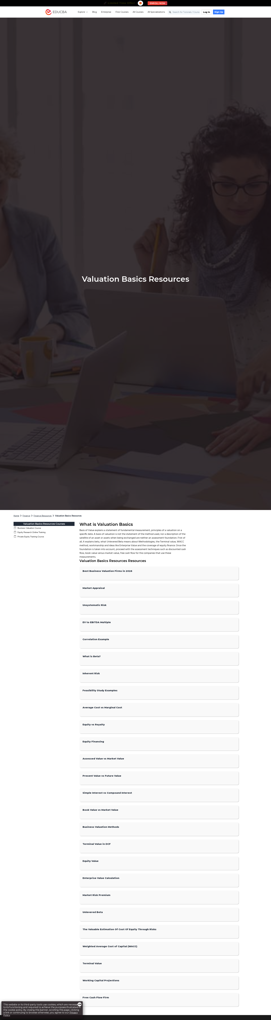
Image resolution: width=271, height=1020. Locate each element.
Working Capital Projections (101, 980)
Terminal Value (92, 963)
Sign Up (218, 12)
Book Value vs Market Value (100, 810)
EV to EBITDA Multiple (97, 622)
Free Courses (121, 12)
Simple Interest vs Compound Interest (107, 793)
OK (80, 1004)
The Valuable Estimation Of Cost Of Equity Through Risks (119, 929)
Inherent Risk (91, 673)
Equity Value (91, 861)
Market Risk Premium (96, 895)
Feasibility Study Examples (100, 690)
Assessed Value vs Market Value (103, 758)
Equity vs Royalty (94, 724)
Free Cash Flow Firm (96, 997)
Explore (81, 12)
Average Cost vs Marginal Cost (102, 707)
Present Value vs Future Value (102, 776)
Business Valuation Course (29, 528)
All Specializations (156, 12)
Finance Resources (43, 516)
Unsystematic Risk (94, 605)
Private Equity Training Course (31, 536)
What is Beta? (92, 656)
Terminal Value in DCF (97, 844)
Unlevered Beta (93, 912)
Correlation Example (96, 639)
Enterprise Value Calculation (101, 878)
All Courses (138, 12)
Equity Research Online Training (31, 532)
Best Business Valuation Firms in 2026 (107, 571)
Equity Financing (93, 741)
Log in (206, 12)
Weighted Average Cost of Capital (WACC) (110, 946)
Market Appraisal (94, 588)
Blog (94, 12)
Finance (26, 516)
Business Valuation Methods (101, 827)
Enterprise (106, 12)
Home (16, 516)
